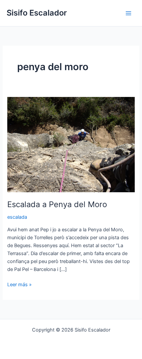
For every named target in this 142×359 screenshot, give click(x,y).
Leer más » (19, 284)
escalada (17, 217)
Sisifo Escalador (37, 13)
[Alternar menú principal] (128, 13)
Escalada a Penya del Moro (57, 204)
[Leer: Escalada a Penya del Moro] (70, 144)
